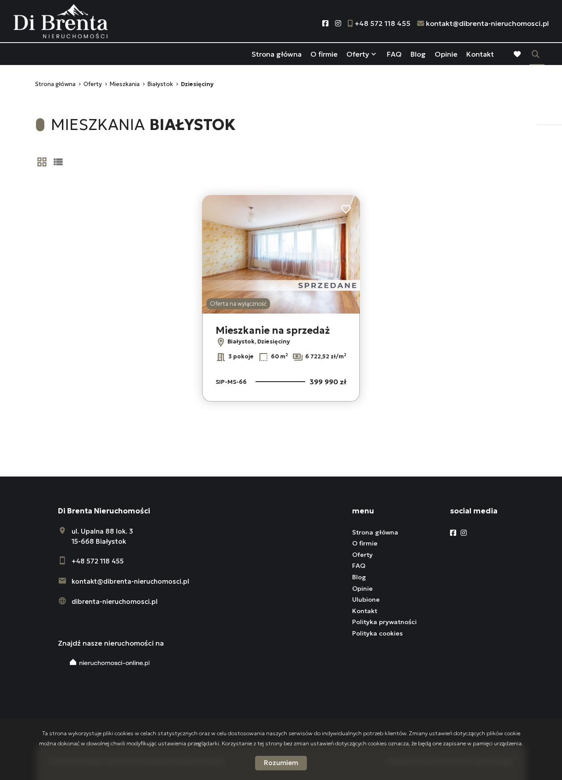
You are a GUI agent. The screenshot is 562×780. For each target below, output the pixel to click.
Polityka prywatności (384, 622)
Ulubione (366, 599)
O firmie (324, 54)
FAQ (394, 54)
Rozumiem (281, 762)
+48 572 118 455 (98, 561)
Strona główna (277, 54)
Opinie (446, 54)
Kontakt (480, 54)
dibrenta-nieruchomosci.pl (115, 601)
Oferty (357, 54)
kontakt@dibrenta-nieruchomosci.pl (130, 581)
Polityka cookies (377, 633)
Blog (418, 54)
